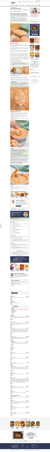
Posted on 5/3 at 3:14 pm (12, 296)
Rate (25, 218)
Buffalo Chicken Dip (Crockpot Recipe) (32, 57)
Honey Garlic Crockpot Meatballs (32, 43)
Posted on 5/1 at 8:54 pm (12, 352)
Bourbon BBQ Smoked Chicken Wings (37, 50)
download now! (34, 34)
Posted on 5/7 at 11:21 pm (14, 311)
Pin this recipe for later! (15, 43)
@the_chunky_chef (16, 258)
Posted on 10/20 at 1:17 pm (13, 336)
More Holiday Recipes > (34, 59)
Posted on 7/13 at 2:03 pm (13, 362)
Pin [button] (28, 9)
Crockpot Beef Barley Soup (12, 427)
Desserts (36, 5)
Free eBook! (34, 31)
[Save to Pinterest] (0, 226)
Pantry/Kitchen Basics (14, 7)
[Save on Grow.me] (0, 229)
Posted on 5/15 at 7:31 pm (12, 391)
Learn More (24, 276)
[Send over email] (0, 227)
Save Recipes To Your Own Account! (34, 21)
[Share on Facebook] (0, 224)
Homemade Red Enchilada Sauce (22, 270)
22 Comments (19, 9)
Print (22, 218)
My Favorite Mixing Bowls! (20, 200)
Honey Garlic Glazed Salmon (22, 427)
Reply (11, 299)
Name (12, 291)
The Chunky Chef (12, 3)
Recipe (24, 9)
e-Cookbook (32, 447)
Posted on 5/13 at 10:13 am (13, 412)
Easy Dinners (32, 5)
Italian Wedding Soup (27, 427)
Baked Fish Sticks (17, 196)
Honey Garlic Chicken (32, 427)
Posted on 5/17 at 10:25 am (13, 386)
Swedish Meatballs (37, 427)
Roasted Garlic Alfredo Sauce (17, 270)
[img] (39, 0)
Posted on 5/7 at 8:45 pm (15, 306)
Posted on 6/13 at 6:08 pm (13, 373)
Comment (13, 285)
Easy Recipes (37, 447)
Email (21, 291)
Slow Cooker (29, 5)
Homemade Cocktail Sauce (12, 270)
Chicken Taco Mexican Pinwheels (37, 57)
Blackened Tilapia (26, 196)
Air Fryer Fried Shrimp (12, 196)
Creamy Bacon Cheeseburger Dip (32, 50)
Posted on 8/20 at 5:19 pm (13, 366)
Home (10, 7)
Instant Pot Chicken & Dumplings (17, 427)
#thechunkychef (15, 259)
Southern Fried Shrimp (22, 196)
